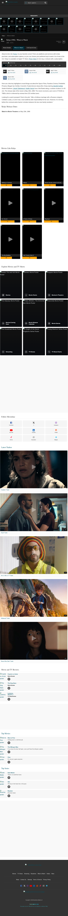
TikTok (11, 439)
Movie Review (11, 676)
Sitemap (30, 879)
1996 (7, 42)
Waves (25, 182)
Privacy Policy (47, 879)
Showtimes (33, 873)
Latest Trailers (6, 447)
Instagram (56, 425)
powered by (5, 62)
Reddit (56, 432)
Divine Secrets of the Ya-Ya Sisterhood (54, 182)
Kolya (3, 35)
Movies (14, 873)
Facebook (11, 425)
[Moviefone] (12, 2)
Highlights (34, 15)
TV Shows (20, 873)
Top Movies (5, 733)
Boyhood (47, 219)
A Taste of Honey (27, 219)
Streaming (26, 873)
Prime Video (33, 59)
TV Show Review (12, 696)
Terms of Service (37, 879)
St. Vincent (4, 219)
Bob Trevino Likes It (28, 255)
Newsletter (33, 439)
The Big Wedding (6, 255)
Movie (11, 42)
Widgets (56, 439)
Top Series (5, 768)
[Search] (45, 3)
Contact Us (23, 879)
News (52, 873)
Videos (48, 873)
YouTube (11, 432)
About (17, 879)
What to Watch (41, 873)
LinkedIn (34, 432)
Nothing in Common (7, 182)
